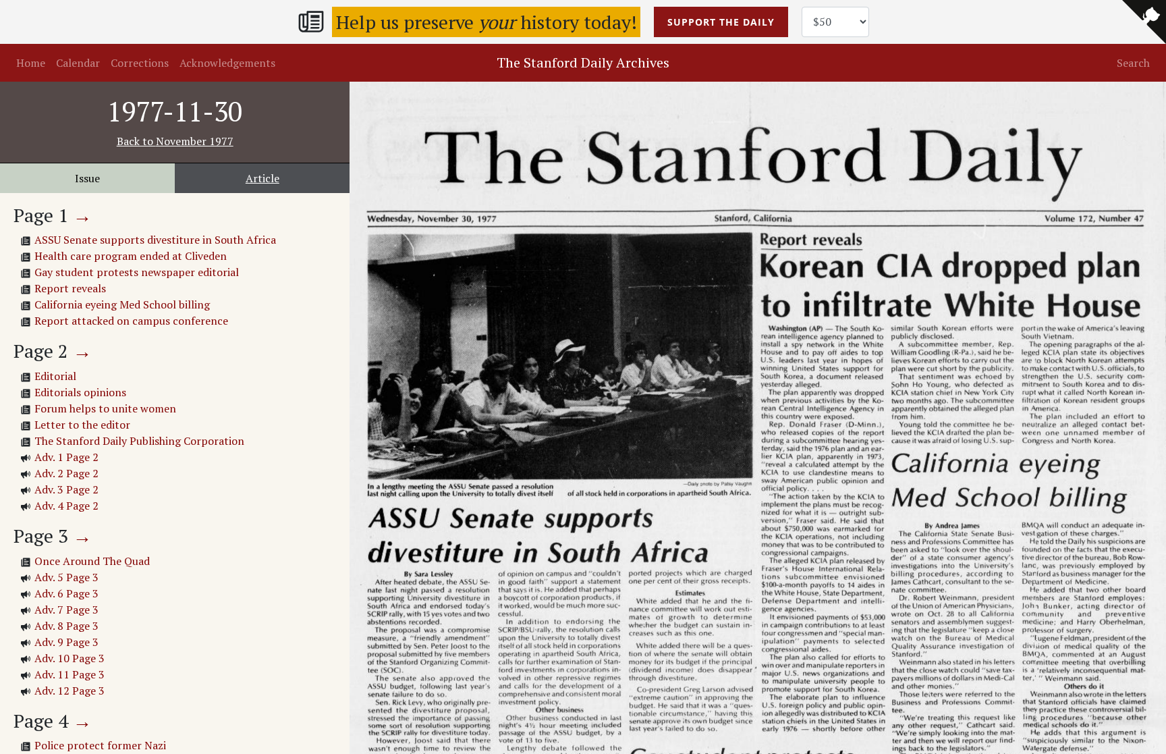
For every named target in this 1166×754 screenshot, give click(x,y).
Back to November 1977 (175, 141)
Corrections (140, 62)
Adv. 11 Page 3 (69, 674)
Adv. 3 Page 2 (66, 489)
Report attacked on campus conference (131, 320)
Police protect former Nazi (100, 745)
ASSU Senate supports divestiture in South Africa (155, 239)
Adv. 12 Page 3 (69, 690)
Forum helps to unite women (105, 408)
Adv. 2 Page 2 (66, 473)
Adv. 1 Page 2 (66, 457)
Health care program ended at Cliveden (130, 255)
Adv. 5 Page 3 (66, 577)
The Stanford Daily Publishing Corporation (139, 440)
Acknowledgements (227, 62)
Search (1133, 62)
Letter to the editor (82, 424)
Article (262, 178)
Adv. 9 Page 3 (66, 642)
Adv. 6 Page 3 (66, 593)
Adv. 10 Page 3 (69, 658)
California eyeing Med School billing (122, 304)
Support (721, 22)
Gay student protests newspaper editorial (136, 272)
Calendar (78, 62)
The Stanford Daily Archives (583, 62)
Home (30, 62)
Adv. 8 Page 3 (66, 625)
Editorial (55, 376)
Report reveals (70, 288)
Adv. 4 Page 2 (66, 505)
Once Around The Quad (92, 561)
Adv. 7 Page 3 (66, 609)
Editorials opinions (80, 392)
